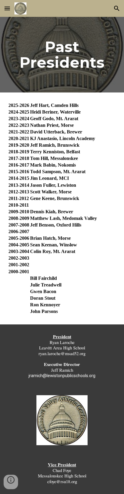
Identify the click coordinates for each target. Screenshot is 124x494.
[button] (7, 8)
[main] (62, 55)
